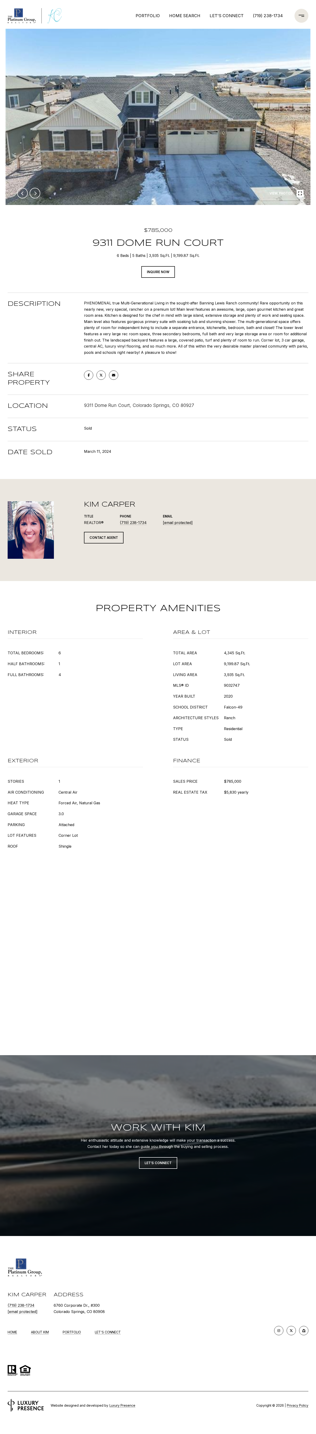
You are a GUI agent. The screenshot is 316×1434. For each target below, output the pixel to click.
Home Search (184, 15)
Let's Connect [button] (158, 1163)
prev (22, 193)
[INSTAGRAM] (278, 1330)
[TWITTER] (291, 1330)
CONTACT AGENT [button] (104, 538)
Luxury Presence (122, 1405)
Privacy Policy (297, 1405)
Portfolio (148, 15)
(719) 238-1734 (268, 15)
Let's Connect (108, 1332)
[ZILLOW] (303, 1330)
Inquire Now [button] (158, 272)
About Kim (40, 1332)
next (35, 193)
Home (12, 1332)
